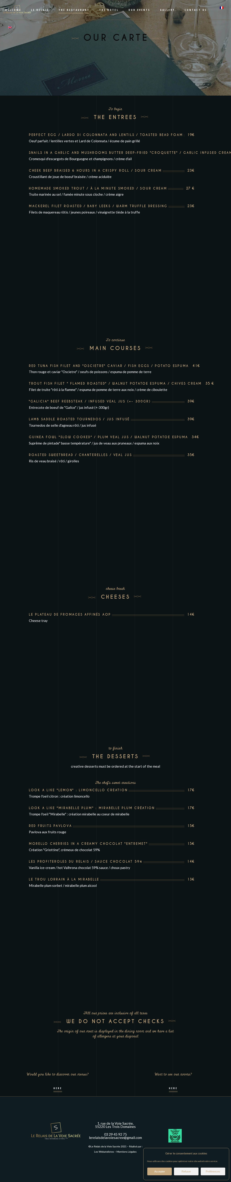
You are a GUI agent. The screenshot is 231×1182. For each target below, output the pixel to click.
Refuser (186, 1171)
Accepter (159, 1171)
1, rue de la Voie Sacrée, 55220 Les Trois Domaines (115, 1125)
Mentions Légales (127, 1151)
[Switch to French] (220, 9)
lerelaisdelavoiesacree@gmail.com (115, 1137)
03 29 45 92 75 (115, 1134)
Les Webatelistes (104, 1151)
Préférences (213, 1171)
